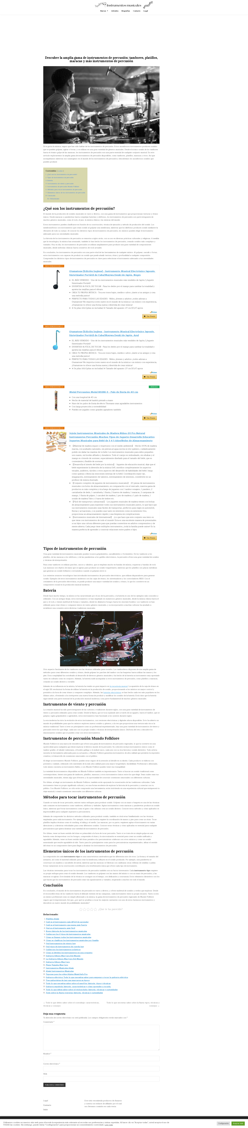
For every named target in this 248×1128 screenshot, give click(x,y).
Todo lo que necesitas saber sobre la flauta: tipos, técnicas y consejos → (133, 1004)
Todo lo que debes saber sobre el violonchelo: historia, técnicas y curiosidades (82, 989)
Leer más (109, 1125)
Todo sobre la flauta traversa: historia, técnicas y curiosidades (74, 992)
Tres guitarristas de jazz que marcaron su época (68, 980)
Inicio (45, 1109)
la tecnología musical (119, 686)
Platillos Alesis (52, 918)
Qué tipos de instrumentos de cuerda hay (65, 946)
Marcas (103, 11)
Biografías (126, 11)
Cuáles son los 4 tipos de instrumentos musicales (68, 934)
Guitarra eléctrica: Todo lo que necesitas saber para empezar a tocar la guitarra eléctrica (87, 977)
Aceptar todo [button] (238, 1123)
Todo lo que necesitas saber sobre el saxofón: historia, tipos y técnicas (78, 983)
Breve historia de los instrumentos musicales (66, 931)
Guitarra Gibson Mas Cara (58, 962)
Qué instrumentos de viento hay (61, 943)
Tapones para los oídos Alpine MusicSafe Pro (67, 974)
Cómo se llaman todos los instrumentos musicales (68, 937)
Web (45, 1074)
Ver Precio (151, 316)
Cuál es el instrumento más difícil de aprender (67, 921)
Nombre (47, 1053)
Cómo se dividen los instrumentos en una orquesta (69, 952)
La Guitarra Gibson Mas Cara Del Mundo (64, 958)
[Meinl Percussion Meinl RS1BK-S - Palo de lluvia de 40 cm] (56, 400)
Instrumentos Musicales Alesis (60, 968)
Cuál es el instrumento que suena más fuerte (66, 925)
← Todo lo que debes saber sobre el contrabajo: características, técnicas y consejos (71, 1004)
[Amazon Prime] (153, 312)
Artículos (114, 11)
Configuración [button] (223, 1123)
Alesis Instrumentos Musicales (60, 971)
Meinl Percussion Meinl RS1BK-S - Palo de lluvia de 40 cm (103, 392)
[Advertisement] (124, 34)
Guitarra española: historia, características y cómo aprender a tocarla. (78, 986)
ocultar (60, 171)
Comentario (48, 1022)
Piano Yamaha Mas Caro (57, 965)
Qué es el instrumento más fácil (60, 928)
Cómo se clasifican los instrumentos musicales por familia (72, 940)
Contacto (136, 11)
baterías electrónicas (112, 692)
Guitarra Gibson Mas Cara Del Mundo (63, 955)
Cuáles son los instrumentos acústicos (63, 949)
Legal (146, 11)
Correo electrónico (51, 1063)
